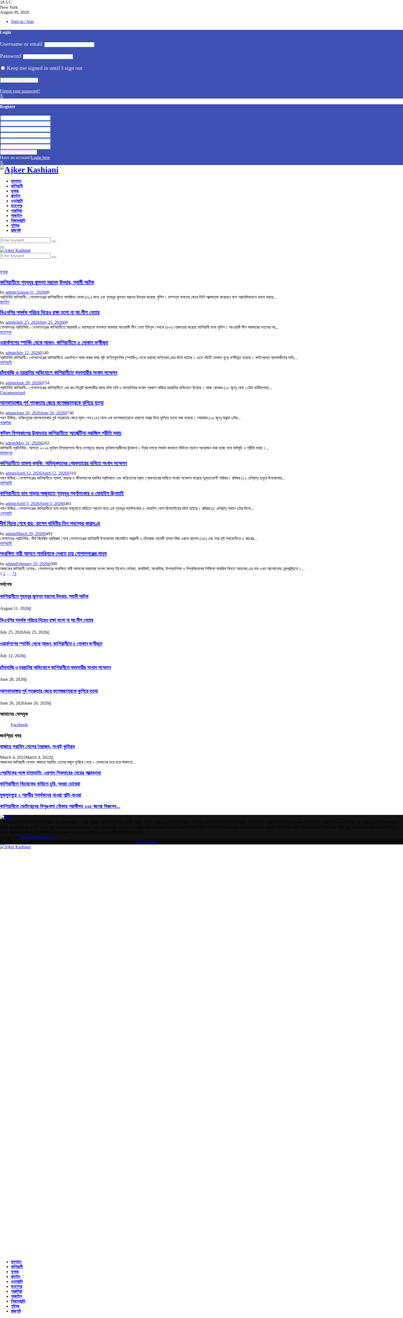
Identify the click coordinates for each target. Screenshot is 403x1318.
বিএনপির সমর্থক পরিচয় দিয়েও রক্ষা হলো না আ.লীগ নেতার (50, 312)
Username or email (21, 44)
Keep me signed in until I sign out (44, 68)
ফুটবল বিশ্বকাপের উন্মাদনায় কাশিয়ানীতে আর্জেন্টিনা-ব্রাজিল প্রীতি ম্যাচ (60, 433)
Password (10, 56)
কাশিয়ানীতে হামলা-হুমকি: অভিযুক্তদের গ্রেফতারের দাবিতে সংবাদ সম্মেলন (63, 463)
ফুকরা (15, 191)
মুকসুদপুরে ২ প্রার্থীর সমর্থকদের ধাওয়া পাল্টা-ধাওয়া (40, 795)
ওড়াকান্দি (17, 200)
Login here (40, 157)
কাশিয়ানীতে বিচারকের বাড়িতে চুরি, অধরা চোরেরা (40, 784)
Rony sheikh (147, 842)
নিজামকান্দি (18, 220)
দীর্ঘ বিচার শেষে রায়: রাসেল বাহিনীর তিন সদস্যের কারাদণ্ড (50, 523)
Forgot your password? (20, 91)
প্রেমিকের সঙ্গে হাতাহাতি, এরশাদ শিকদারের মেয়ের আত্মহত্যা (50, 773)
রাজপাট (16, 230)
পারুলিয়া (16, 210)
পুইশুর (15, 225)
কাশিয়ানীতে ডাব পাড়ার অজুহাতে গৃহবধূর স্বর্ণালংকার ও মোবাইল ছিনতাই (62, 493)
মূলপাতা (16, 181)
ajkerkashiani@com (38, 837)
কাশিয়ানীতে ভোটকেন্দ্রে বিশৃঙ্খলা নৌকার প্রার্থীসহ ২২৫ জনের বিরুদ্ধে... (60, 806)
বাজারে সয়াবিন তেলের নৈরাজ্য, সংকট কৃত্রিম (37, 746)
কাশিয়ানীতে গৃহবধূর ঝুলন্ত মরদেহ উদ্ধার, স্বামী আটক (47, 282)
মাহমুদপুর (6, 453)
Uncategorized (12, 392)
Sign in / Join (22, 21)
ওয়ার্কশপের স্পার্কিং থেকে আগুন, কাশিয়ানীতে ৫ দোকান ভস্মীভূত (54, 342)
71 (14, 573)
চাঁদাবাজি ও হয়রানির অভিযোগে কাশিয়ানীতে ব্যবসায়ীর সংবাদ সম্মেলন (58, 373)
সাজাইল (16, 215)
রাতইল (15, 196)
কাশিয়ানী (17, 186)
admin (10, 292)
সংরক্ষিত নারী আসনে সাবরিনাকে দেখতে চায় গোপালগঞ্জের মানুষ (53, 553)
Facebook (19, 724)
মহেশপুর (16, 205)
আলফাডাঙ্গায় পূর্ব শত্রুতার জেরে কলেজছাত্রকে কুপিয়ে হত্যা (52, 403)
